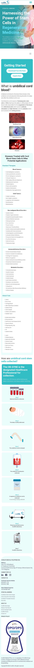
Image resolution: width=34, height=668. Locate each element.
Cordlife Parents (4, 611)
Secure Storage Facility (6, 609)
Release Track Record (6, 607)
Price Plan (3, 600)
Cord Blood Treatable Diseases (8, 598)
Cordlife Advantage (5, 605)
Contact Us (3, 613)
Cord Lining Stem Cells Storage (8, 596)
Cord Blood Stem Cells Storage (8, 594)
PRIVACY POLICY (5, 616)
